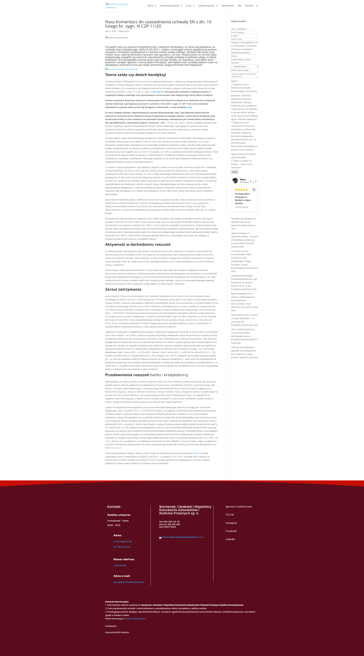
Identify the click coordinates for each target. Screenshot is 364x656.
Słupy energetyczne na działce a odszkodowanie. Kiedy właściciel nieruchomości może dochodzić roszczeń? (243, 300)
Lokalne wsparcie (206, 6)
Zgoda (235, 81)
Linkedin (230, 539)
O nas (188, 6)
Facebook (231, 530)
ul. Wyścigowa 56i (122, 541)
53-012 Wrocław (121, 546)
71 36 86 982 (119, 565)
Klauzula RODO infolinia (117, 632)
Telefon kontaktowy (241, 52)
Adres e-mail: (121, 575)
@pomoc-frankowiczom (239, 506)
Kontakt (249, 6)
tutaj (189, 107)
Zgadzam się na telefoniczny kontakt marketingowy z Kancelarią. (244, 88)
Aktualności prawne (169, 6)
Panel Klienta (227, 6)
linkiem (196, 453)
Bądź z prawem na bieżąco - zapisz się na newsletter (241, 164)
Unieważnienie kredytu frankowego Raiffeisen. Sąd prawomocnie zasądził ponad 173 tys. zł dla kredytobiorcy (244, 282)
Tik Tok (230, 514)
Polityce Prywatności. (135, 618)
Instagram (231, 522)
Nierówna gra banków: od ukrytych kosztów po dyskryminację (243, 222)
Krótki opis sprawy (240, 70)
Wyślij (234, 172)
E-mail (235, 35)
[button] (256, 181)
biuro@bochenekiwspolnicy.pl (129, 582)
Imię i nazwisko (239, 29)
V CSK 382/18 (156, 91)
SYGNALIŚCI (111, 626)
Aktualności (124, 31)
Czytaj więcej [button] (241, 207)
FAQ (240, 6)
